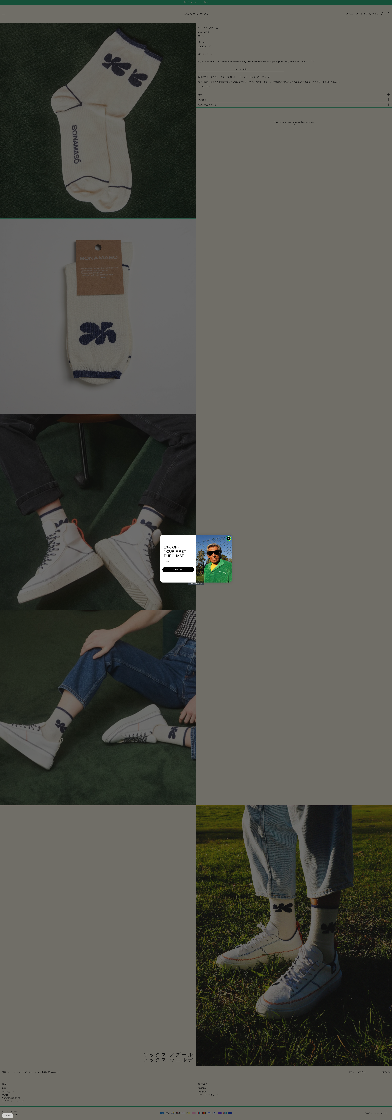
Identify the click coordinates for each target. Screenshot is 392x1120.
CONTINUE (178, 570)
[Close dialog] (228, 538)
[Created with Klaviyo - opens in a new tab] (196, 584)
